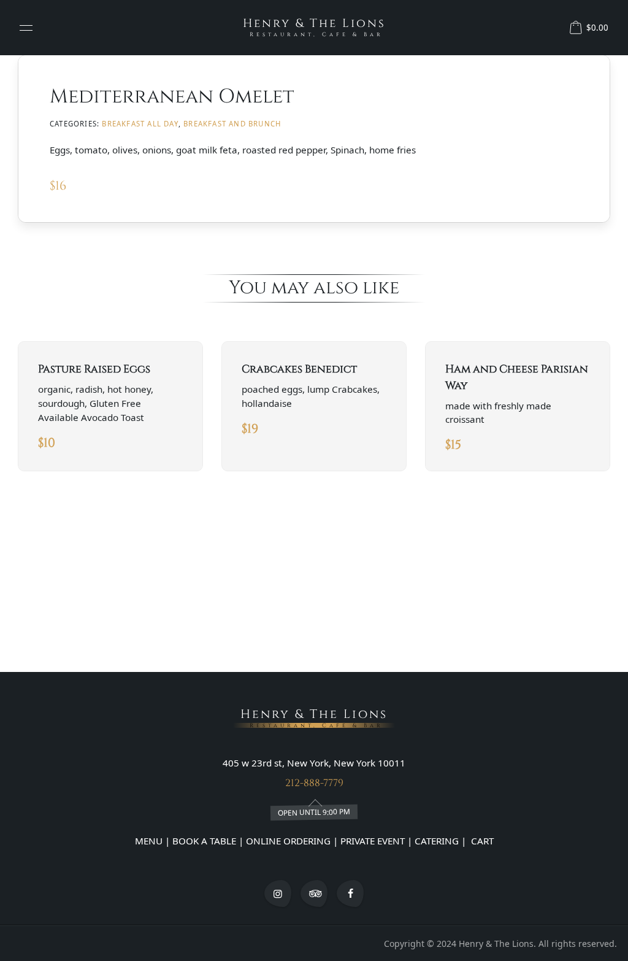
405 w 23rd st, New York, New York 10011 (314, 763)
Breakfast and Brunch (232, 123)
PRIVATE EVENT (372, 841)
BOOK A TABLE (205, 841)
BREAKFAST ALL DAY (140, 123)
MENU (149, 841)
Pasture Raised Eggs (94, 369)
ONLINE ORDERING (288, 841)
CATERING (437, 841)
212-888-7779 (314, 783)
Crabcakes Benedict (299, 369)
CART (481, 841)
